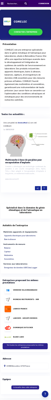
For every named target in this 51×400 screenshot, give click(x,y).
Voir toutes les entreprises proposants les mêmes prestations (25, 346)
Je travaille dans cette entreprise (25, 387)
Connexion (43, 3)
